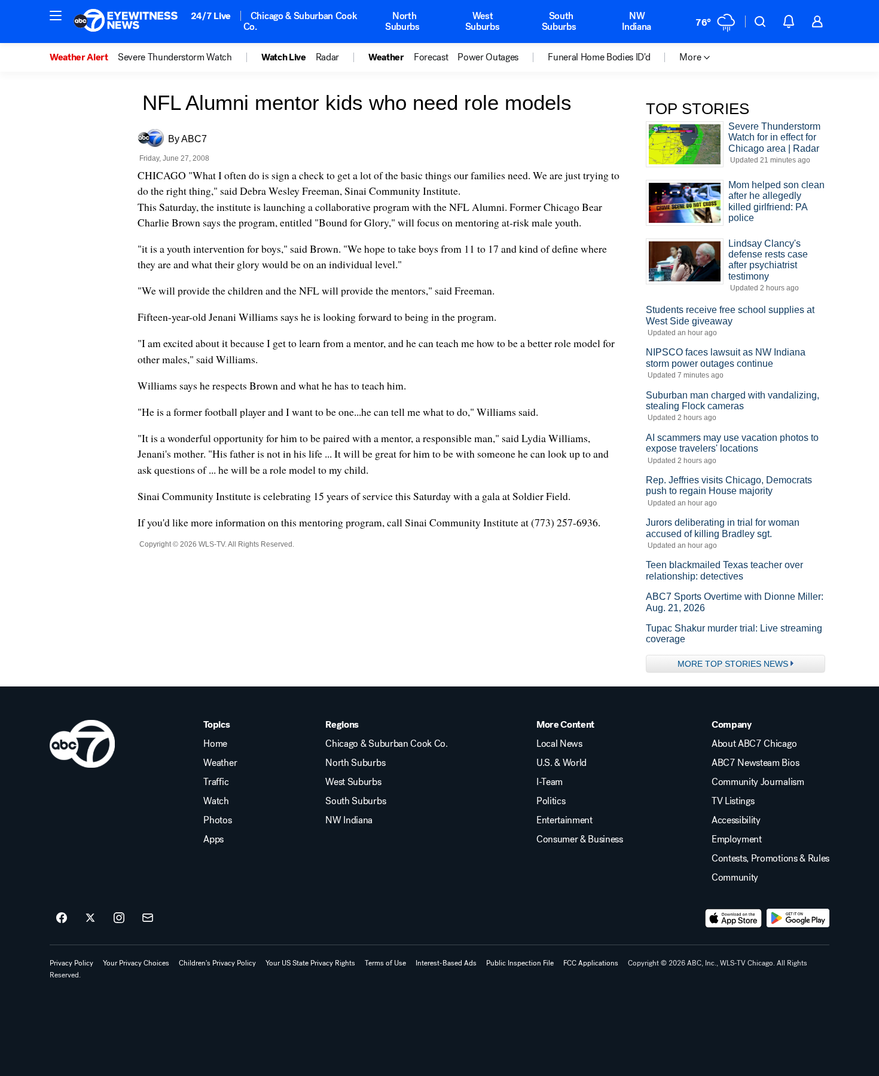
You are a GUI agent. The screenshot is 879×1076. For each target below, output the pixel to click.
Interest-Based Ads (446, 963)
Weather (220, 763)
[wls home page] (82, 744)
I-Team (549, 782)
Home (215, 744)
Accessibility (736, 820)
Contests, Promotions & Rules (770, 858)
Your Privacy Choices (136, 963)
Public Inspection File (520, 963)
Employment (737, 839)
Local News (559, 744)
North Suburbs (402, 21)
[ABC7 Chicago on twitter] (90, 918)
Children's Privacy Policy (217, 963)
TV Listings (733, 801)
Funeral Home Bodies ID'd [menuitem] (599, 57)
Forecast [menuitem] (431, 57)
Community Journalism (758, 782)
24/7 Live (211, 16)
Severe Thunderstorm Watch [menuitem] (175, 57)
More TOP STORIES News (732, 664)
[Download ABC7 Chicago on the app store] (733, 918)
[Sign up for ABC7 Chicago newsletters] (148, 918)
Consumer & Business (579, 839)
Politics (550, 801)
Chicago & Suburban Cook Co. (300, 21)
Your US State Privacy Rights (310, 963)
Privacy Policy (71, 963)
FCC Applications (590, 963)
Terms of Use (385, 963)
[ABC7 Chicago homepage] (126, 21)
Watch (215, 801)
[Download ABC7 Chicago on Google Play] (798, 918)
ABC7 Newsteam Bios (755, 763)
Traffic (215, 782)
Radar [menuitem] (327, 57)
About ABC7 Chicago (754, 744)
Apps (213, 839)
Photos (217, 820)
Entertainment (564, 820)
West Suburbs (482, 21)
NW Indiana (636, 21)
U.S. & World (561, 763)
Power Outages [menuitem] (487, 57)
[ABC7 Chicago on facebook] (62, 918)
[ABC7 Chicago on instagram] (119, 918)
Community (735, 877)
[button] (55, 15)
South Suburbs (559, 21)
